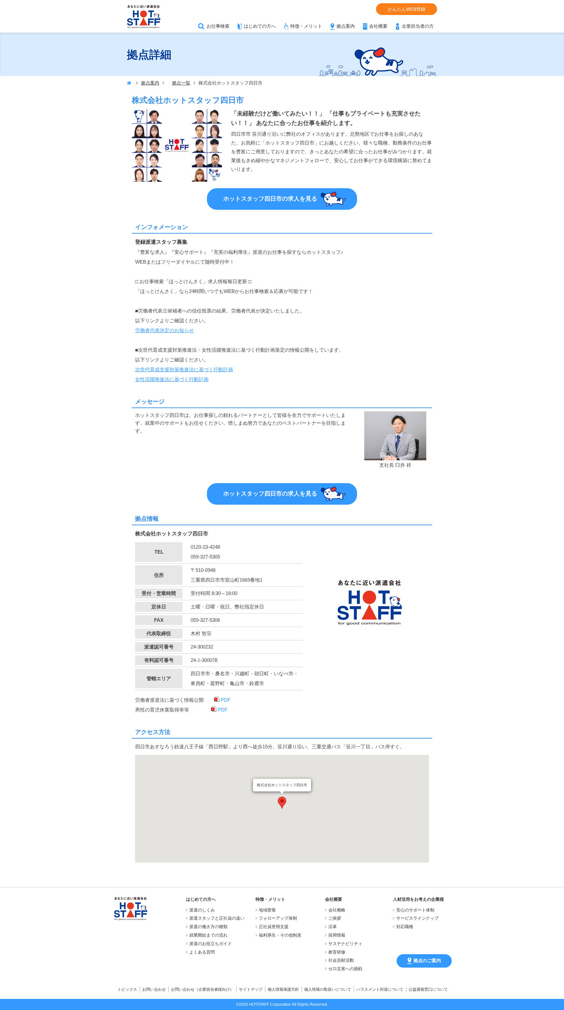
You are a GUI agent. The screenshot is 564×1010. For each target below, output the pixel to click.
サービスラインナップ (417, 918)
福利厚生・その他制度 (280, 935)
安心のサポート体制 (415, 910)
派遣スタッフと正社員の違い (216, 918)
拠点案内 (346, 26)
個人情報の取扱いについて (327, 989)
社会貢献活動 (341, 960)
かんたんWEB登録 (406, 9)
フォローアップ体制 (278, 918)
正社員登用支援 (274, 926)
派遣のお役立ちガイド (210, 943)
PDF (224, 700)
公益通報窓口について (428, 989)
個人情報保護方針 (283, 989)
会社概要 (378, 26)
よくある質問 (202, 952)
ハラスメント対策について (379, 989)
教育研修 (336, 952)
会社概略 (336, 910)
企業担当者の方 (418, 26)
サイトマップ (250, 989)
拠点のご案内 (427, 960)
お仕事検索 (218, 26)
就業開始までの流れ (208, 935)
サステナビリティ (345, 943)
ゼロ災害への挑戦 (345, 968)
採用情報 (336, 935)
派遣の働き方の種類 (208, 926)
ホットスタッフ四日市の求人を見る (270, 198)
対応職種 (404, 926)
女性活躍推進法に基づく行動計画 (172, 379)
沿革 (332, 926)
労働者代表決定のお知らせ (164, 330)
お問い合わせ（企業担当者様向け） (202, 989)
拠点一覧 (181, 82)
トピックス (127, 989)
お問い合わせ (154, 989)
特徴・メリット (306, 26)
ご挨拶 (334, 918)
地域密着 (267, 910)
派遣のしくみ (202, 910)
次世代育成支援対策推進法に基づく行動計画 (184, 369)
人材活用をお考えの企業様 (418, 899)
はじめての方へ (260, 26)
